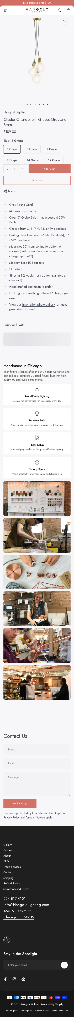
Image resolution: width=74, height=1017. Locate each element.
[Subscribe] (64, 965)
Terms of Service (35, 818)
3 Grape (12, 149)
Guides (7, 850)
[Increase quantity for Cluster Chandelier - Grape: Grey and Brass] (22, 169)
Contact (7, 872)
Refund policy (12, 1010)
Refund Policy (11, 883)
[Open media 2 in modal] (64, 21)
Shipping (8, 878)
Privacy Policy (11, 818)
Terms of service (41, 1010)
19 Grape (54, 160)
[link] (17, 911)
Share (11, 191)
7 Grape (52, 149)
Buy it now (37, 180)
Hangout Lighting (14, 112)
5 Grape (32, 149)
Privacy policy (26, 1010)
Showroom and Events (16, 889)
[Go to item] (27, 104)
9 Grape (12, 160)
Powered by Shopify (52, 1004)
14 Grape (33, 160)
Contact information (59, 1010)
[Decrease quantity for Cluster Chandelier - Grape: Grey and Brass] (7, 169)
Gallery (7, 845)
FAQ (6, 861)
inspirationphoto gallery (38, 304)
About (6, 856)
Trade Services (12, 867)
